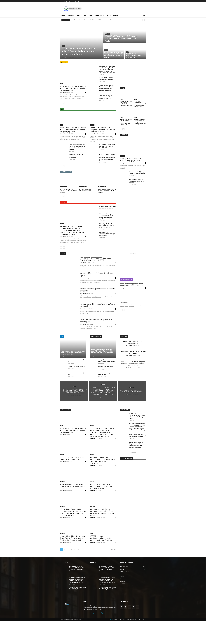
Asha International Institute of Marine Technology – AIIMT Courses (107, 190)
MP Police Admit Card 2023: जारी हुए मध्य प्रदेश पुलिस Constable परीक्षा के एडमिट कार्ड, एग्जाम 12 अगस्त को (133, 363)
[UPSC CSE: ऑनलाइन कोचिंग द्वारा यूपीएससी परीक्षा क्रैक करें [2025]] (69, 324)
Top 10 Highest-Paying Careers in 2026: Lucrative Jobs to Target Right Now (107, 146)
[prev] (141, 20)
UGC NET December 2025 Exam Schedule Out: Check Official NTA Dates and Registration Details (126, 103)
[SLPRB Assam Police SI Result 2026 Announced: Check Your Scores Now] (64, 156)
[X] (141, 1)
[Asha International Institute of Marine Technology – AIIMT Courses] (107, 181)
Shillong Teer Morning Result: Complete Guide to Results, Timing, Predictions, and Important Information (103, 460)
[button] (144, 15)
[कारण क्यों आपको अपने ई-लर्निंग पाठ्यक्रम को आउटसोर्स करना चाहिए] (69, 294)
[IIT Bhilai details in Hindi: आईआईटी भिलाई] (63, 368)
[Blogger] (121, 607)
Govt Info (107, 33)
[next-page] (64, 103)
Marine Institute (64, 186)
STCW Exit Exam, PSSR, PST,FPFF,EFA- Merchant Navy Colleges (68, 190)
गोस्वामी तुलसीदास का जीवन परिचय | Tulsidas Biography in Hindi (131, 160)
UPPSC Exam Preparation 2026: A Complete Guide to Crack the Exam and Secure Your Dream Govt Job (140, 104)
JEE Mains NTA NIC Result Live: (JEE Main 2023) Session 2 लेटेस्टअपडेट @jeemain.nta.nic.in (73, 352)
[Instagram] (138, 1)
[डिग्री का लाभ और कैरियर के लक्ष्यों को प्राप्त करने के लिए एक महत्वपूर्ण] (69, 309)
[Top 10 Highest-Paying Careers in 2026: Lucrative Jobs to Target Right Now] (135, 51)
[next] (144, 20)
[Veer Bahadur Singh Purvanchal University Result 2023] (93, 368)
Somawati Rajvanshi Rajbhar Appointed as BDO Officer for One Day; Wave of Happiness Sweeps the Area (102, 512)
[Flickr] (129, 607)
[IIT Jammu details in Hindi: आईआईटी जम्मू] (63, 361)
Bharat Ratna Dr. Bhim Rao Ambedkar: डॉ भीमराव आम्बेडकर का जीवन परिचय (136, 181)
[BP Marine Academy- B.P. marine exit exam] (88, 181)
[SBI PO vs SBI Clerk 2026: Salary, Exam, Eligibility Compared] (94, 79)
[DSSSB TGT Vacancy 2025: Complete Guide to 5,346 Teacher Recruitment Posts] (124, 33)
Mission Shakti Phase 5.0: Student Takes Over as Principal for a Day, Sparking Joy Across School (72, 538)
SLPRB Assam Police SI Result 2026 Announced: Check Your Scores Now (77, 156)
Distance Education (124, 302)
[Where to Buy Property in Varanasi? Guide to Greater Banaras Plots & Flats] (94, 97)
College (62, 223)
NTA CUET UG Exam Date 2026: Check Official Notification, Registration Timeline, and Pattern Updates (126, 122)
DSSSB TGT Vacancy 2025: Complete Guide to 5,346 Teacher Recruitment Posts (102, 130)
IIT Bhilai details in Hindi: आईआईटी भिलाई (77, 366)
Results (91, 533)
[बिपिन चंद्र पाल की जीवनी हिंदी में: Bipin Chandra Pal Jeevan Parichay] (124, 174)
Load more (132, 452)
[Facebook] (136, 1)
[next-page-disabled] (64, 196)
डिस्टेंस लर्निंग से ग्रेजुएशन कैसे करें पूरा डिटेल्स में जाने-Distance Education (131, 285)
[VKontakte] (137, 607)
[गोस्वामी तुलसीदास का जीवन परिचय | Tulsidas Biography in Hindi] (133, 147)
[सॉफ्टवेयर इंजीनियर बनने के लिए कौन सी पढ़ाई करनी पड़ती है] (69, 278)
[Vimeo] (143, 1)
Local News (63, 481)
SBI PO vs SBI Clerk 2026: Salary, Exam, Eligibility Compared (72, 458)
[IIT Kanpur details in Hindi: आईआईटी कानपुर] (63, 374)
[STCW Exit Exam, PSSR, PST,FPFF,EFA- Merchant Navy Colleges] (69, 181)
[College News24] (73, 8)
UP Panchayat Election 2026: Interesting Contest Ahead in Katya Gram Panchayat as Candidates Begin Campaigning (73, 512)
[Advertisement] (115, 8)
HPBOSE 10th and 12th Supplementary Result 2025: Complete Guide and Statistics (101, 538)
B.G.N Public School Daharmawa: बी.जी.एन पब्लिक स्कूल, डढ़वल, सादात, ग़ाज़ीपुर (107, 234)
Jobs (63, 46)
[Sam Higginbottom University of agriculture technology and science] (93, 361)
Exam (106, 50)
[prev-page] (61, 103)
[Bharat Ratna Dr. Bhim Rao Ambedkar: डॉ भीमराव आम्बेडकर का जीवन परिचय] (124, 181)
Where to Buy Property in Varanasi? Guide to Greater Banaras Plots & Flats (106, 97)
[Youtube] (145, 1)
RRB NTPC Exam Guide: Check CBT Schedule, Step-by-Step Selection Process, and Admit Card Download (140, 122)
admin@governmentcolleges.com (98, 613)
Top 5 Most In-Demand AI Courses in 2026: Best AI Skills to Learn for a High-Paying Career (96, 20)
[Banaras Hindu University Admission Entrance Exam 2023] (93, 374)
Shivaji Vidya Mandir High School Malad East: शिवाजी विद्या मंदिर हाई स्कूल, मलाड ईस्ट (106, 225)
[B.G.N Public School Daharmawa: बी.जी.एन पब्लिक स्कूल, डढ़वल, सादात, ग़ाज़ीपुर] (94, 234)
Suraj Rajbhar (63, 92)
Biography (122, 156)
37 (74, 549)
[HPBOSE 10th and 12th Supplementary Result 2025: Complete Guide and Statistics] (103, 527)
